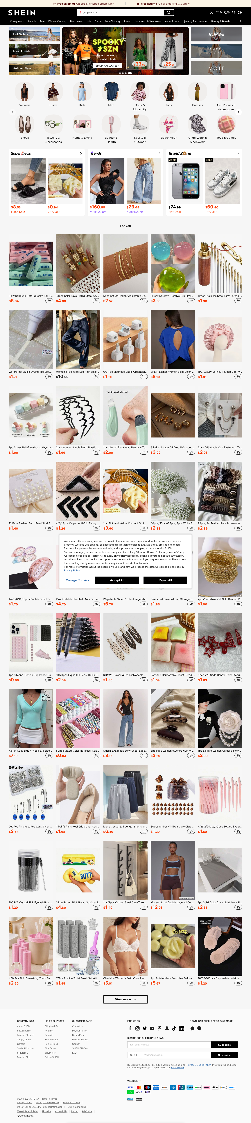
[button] (233, 12)
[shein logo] (21, 12)
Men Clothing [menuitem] (112, 21)
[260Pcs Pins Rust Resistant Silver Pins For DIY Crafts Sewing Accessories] (31, 794)
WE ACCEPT (134, 1081)
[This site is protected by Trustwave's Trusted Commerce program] (130, 1099)
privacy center (177, 1067)
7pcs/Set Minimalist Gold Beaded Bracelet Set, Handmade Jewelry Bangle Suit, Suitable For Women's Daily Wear (220, 599)
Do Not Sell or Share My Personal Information (39, 1107)
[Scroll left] (236, 21)
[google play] (199, 1030)
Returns (49, 1030)
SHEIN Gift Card (80, 1048)
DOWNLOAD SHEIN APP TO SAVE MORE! (211, 1021)
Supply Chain (24, 1039)
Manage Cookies (71, 1102)
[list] (156, 1028)
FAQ (74, 1053)
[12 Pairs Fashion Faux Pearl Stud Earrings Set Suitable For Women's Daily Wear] (31, 491)
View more (123, 999)
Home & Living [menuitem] (172, 21)
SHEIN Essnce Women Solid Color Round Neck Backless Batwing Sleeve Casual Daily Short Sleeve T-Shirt (173, 371)
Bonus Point (78, 1035)
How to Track (51, 1044)
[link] (63, 3)
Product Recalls (80, 1039)
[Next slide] (184, 50)
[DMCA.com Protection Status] (139, 1099)
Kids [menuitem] (89, 21)
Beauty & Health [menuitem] (220, 21)
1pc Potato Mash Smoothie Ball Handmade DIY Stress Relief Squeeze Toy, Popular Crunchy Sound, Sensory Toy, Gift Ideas (173, 978)
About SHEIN (23, 1026)
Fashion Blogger (25, 1035)
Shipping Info (51, 1026)
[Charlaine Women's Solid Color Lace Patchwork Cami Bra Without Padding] (125, 946)
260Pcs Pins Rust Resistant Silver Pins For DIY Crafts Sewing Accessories (31, 826)
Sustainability (24, 1030)
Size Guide (50, 1048)
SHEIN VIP (50, 1053)
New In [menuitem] (32, 21)
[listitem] (31, 269)
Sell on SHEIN (52, 1057)
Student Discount (25, 1048)
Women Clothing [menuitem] (57, 21)
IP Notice (46, 1111)
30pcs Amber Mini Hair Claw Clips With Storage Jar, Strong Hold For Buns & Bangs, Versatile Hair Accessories (173, 826)
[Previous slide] (66, 50)
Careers (21, 1044)
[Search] (169, 12)
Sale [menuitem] (42, 21)
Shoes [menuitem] (126, 21)
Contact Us (77, 1026)
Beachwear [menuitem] (76, 21)
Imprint (74, 1111)
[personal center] (211, 12)
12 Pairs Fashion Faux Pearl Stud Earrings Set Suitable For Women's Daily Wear (31, 523)
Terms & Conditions (76, 1107)
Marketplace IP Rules (27, 1111)
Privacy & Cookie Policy (199, 1065)
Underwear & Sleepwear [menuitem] (147, 21)
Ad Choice (87, 1111)
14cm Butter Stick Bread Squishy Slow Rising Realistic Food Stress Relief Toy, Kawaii (78, 902)
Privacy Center (24, 1102)
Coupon (76, 1044)
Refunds (49, 1035)
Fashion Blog (23, 1057)
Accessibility (61, 1111)
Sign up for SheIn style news (145, 1038)
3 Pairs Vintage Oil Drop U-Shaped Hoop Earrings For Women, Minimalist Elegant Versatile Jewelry (173, 447)
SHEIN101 (22, 1053)
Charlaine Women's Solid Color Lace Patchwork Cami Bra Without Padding (125, 978)
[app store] (192, 1030)
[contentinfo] (182, 1089)
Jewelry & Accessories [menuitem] (196, 21)
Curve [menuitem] (98, 21)
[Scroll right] (240, 21)
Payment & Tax (79, 1030)
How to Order (51, 1039)
